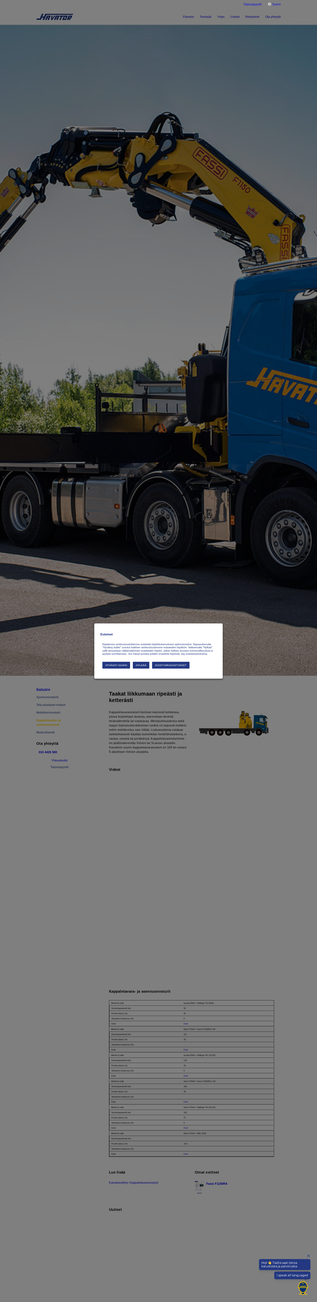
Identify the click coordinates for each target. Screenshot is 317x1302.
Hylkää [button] (141, 665)
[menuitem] (251, 4)
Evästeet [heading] (106, 634)
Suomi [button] (276, 4)
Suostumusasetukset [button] (171, 665)
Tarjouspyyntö (252, 4)
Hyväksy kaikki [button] (116, 665)
